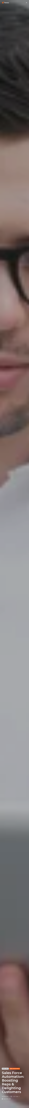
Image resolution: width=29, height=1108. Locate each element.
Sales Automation (14, 1068)
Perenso (6, 1096)
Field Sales (5, 1068)
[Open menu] (26, 2)
